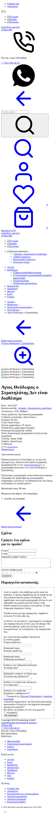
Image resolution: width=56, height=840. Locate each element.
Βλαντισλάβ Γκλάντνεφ (24, 259)
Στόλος (10, 746)
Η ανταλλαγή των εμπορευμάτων (23, 794)
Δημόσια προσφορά (16, 799)
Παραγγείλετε (7, 449)
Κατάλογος (12, 270)
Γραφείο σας (13, 3)
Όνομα (4, 550)
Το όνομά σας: (11, 668)
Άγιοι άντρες (13, 310)
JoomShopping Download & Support (18, 722)
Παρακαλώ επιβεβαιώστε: (17, 693)
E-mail (4, 553)
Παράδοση (12, 288)
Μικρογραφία (13, 741)
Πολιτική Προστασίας (30, 696)
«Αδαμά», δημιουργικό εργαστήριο (30, 254)
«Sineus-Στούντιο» (22, 256)
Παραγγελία (13, 286)
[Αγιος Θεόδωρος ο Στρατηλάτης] (17, 369)
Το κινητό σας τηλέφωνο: (16, 676)
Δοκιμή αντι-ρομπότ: (14, 707)
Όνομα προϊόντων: (12, 642)
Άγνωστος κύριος (21, 262)
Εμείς (10, 294)
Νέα (9, 775)
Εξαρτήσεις (12, 749)
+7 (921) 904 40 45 (10, 63)
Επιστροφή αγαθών (16, 802)
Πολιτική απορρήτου (17, 796)
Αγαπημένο (12, 6)
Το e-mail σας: (11, 685)
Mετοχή (11, 291)
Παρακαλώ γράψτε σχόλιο (13, 556)
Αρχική (10, 267)
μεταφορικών (12, 447)
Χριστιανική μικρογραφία (19, 307)
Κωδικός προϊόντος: (13, 650)
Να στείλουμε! (11, 715)
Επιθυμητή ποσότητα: (14, 659)
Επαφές (10, 296)
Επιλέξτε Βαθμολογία (11, 570)
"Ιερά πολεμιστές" (32, 465)
